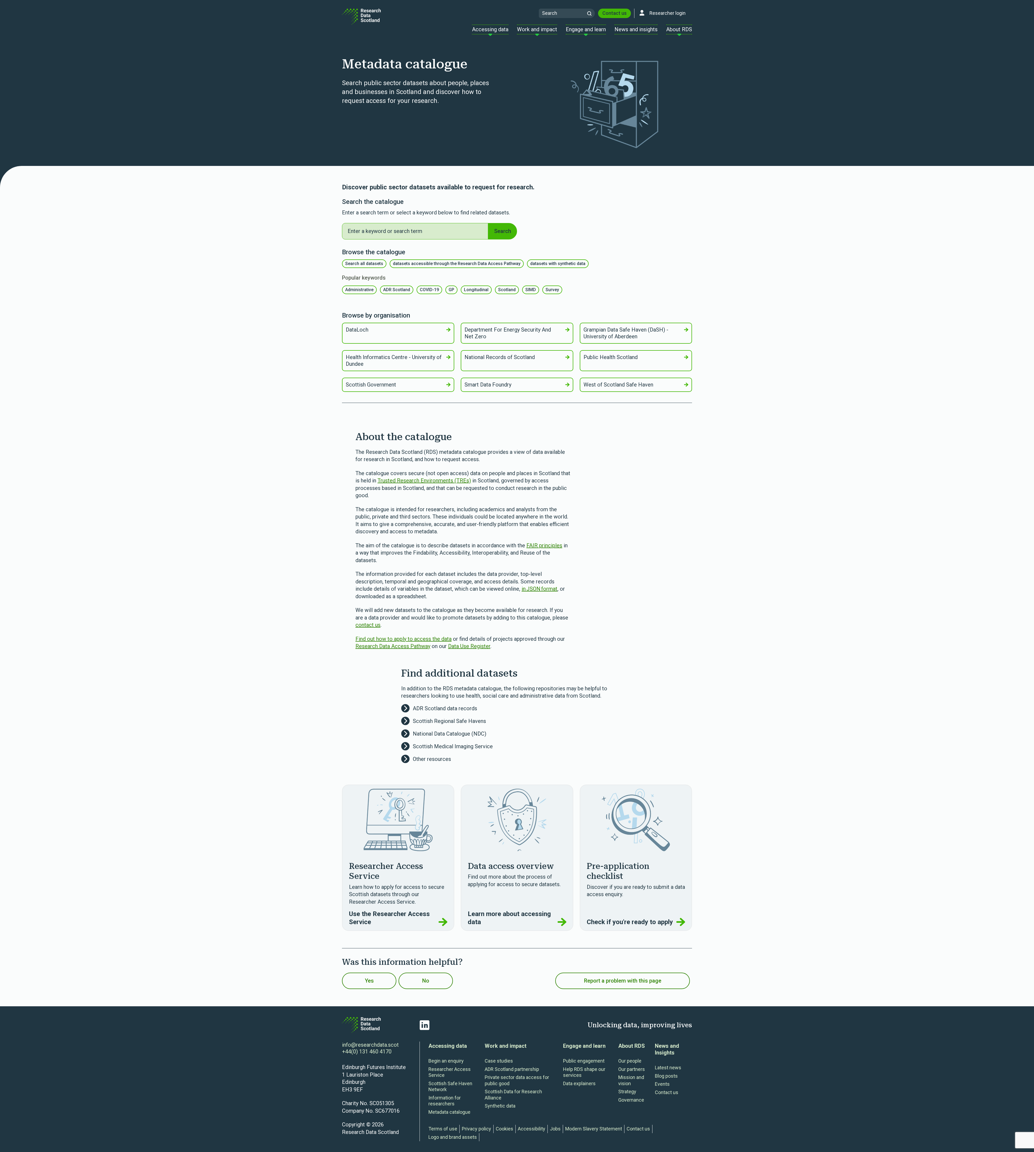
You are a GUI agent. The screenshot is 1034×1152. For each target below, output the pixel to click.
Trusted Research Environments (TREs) (424, 480)
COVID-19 (429, 289)
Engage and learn (584, 1046)
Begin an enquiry (446, 1061)
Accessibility (531, 1129)
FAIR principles (544, 545)
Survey (552, 289)
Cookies (504, 1129)
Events (662, 1084)
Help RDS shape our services (584, 1072)
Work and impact (505, 1046)
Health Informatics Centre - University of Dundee (394, 360)
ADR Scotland (396, 289)
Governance (631, 1100)
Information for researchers (444, 1101)
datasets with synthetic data (557, 263)
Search (502, 231)
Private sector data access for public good (517, 1080)
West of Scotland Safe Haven (618, 384)
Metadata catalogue (449, 1112)
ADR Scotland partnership (512, 1069)
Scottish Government (371, 384)
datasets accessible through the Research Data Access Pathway (457, 263)
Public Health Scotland (611, 357)
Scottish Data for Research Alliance (513, 1095)
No (425, 980)
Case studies (499, 1061)
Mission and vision (631, 1080)
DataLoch (357, 329)
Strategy (627, 1091)
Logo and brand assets (452, 1137)
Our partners (631, 1069)
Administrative (359, 289)
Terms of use (442, 1129)
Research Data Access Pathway (392, 646)
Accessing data (447, 1046)
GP (451, 289)
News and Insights (667, 1049)
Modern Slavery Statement (593, 1129)
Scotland (507, 289)
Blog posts (666, 1076)
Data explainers (579, 1083)
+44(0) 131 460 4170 (367, 1051)
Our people (629, 1061)
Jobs (555, 1129)
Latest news (668, 1067)
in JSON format (539, 589)
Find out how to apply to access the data (403, 639)
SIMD (530, 289)
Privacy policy (476, 1129)
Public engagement (584, 1061)
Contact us (614, 13)
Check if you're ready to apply (630, 922)
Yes (369, 980)
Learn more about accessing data (509, 918)
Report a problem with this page (622, 980)
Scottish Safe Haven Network (450, 1086)
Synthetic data (500, 1106)
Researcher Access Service (449, 1072)
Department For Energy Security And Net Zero (507, 333)
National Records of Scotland (499, 357)
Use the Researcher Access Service (389, 918)
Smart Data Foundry (487, 384)
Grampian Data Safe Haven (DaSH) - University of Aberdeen (626, 333)
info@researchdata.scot (370, 1045)
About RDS (631, 1046)
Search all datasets (364, 263)
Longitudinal (476, 289)
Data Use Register (469, 646)
